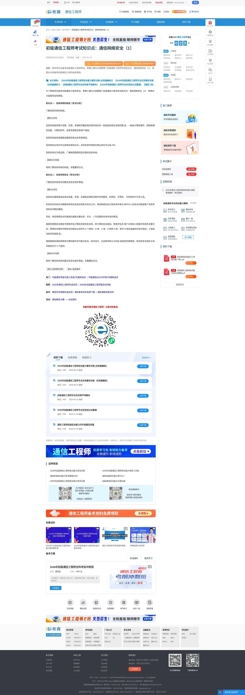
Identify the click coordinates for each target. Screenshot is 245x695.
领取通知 (178, 91)
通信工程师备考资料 (55, 269)
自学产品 (77, 660)
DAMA (68, 645)
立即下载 (143, 366)
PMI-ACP (77, 645)
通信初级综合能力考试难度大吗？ (64, 476)
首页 (48, 2)
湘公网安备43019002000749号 (150, 685)
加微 (192, 169)
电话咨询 (210, 64)
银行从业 (154, 638)
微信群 (77, 2)
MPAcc (164, 642)
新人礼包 (210, 26)
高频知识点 (97, 608)
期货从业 (146, 645)
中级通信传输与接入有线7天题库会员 (69, 277)
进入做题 (188, 237)
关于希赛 (104, 660)
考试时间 (166, 67)
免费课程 (72, 357)
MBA (164, 638)
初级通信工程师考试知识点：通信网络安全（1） (91, 30)
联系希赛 (104, 667)
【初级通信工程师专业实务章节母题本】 (80, 85)
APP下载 (210, 83)
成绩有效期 (167, 82)
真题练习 (86, 357)
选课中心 (178, 58)
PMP (67, 634)
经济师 (126, 634)
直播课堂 (137, 12)
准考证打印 (190, 70)
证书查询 (189, 91)
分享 (35, 45)
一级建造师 (128, 638)
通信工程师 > (57, 30)
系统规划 (88, 642)
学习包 (149, 12)
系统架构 (96, 638)
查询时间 (166, 79)
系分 (86, 634)
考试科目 (166, 58)
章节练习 (123, 608)
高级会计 (146, 638)
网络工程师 (97, 645)
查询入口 (178, 79)
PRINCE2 (77, 642)
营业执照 (104, 671)
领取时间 (166, 91)
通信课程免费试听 (105, 292)
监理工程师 (136, 642)
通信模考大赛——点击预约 (64, 299)
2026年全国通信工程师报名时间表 (95, 285)
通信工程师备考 (74, 269)
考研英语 (173, 634)
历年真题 (70, 608)
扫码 (192, 174)
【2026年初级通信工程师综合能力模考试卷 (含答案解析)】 (87, 80)
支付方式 (49, 667)
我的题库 (193, 203)
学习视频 (135, 22)
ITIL (114, 638)
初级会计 (146, 634)
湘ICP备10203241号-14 (130, 685)
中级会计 (154, 634)
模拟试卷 (83, 608)
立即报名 (55, 588)
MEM (172, 638)
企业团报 (210, 54)
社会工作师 (136, 634)
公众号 (210, 73)
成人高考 (193, 634)
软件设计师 (89, 645)
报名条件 (178, 55)
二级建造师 (136, 638)
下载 (190, 263)
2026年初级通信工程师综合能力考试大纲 (67, 471)
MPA (172, 642)
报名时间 (166, 55)
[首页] (53, 12)
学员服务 (210, 45)
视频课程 (125, 12)
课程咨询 (210, 35)
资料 (167, 12)
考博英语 (165, 634)
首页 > (49, 30)
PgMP (68, 642)
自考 (183, 634)
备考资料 (189, 58)
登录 (195, 3)
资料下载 (186, 22)
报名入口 (189, 55)
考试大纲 (189, 67)
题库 (159, 12)
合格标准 (189, 79)
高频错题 (110, 608)
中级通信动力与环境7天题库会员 (103, 277)
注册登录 (49, 660)
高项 (94, 634)
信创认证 (108, 642)
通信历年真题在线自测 (62, 292)
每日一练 (136, 608)
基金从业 (154, 642)
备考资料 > (67, 30)
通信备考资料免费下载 (85, 292)
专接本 (184, 638)
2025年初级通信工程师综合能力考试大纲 (67, 481)
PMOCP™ (77, 638)
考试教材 (178, 67)
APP (68, 2)
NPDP (76, 634)
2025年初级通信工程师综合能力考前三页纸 (120, 471)
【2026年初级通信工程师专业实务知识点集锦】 (120, 85)
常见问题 (104, 663)
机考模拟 (178, 70)
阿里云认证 (116, 634)
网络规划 (88, 638)
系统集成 (96, 642)
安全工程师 (128, 642)
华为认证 (108, 634)
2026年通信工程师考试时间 (65, 285)
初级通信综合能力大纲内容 (113, 481)
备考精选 (35, 23)
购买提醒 (49, 671)
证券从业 (146, 642)
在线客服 (135, 669)
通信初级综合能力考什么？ (113, 476)
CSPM (68, 638)
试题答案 (149, 608)
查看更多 (180, 285)
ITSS (106, 638)
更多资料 (145, 358)
